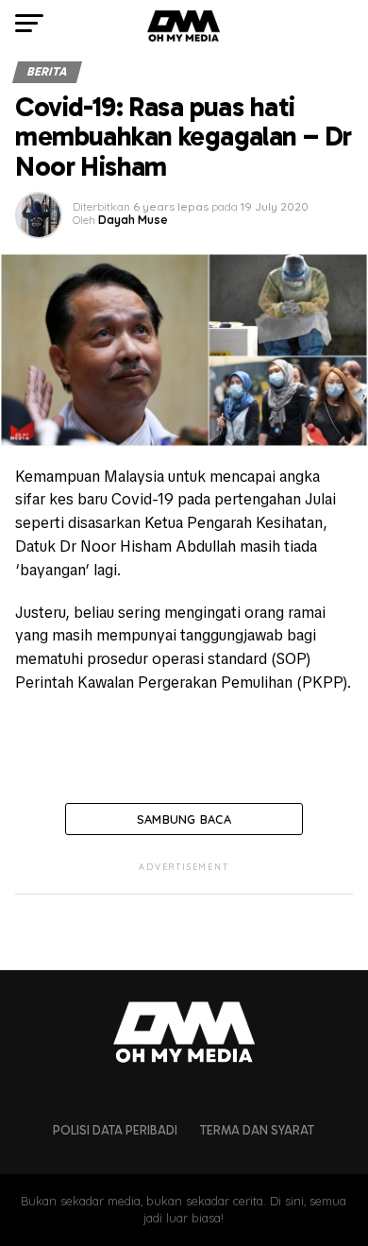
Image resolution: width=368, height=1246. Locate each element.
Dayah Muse (133, 220)
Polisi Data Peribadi (115, 1130)
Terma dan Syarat (257, 1130)
